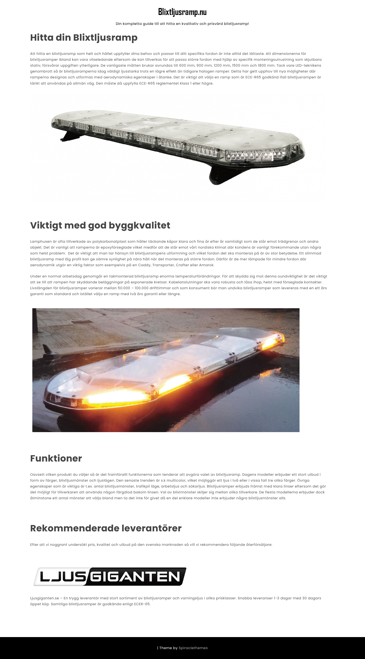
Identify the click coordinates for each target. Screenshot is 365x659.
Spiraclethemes (193, 647)
